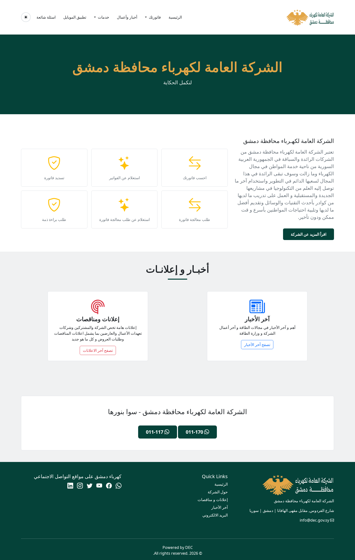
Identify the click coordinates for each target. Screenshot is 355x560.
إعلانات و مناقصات (213, 499)
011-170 (195, 432)
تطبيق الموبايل (74, 17)
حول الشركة (218, 492)
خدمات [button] (103, 17)
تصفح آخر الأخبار (257, 344)
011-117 (155, 432)
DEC (189, 547)
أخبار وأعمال (127, 17)
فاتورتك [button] (154, 17)
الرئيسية (175, 17)
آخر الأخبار (219, 507)
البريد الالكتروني (215, 515)
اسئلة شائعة (46, 17)
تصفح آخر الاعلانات (98, 350)
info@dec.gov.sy (314, 520)
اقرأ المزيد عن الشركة (308, 234)
